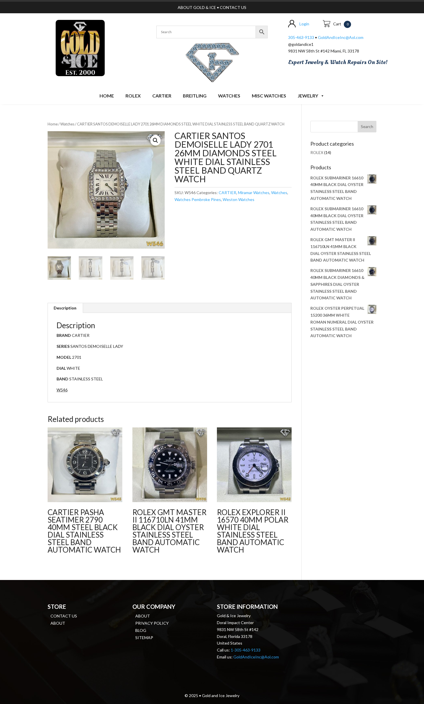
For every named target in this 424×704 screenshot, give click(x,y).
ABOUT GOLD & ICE (197, 7)
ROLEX (133, 95)
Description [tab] (65, 307)
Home (107, 95)
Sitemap (144, 637)
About (57, 623)
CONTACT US (233, 7)
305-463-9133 (301, 37)
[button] (155, 140)
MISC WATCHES (269, 95)
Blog (140, 630)
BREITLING (195, 95)
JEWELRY (308, 95)
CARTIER (161, 95)
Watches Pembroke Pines (198, 199)
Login (304, 23)
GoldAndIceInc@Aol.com (340, 37)
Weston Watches (238, 199)
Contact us (63, 615)
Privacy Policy (152, 623)
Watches (229, 95)
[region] (212, 61)
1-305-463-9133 (245, 649)
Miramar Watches (253, 192)
